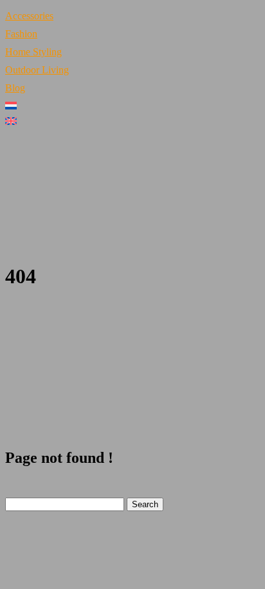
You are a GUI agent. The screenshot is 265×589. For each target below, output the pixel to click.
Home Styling (33, 51)
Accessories (29, 15)
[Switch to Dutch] (132, 105)
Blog (15, 87)
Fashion (21, 33)
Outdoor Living (37, 69)
